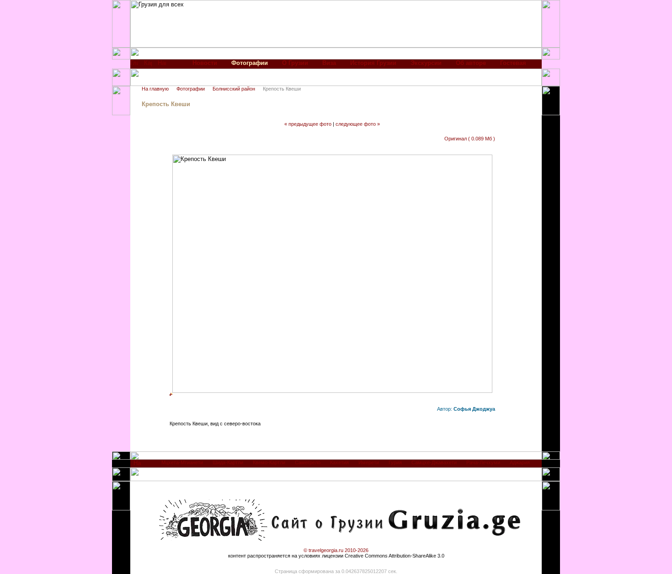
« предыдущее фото (307, 124)
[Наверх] (137, 465)
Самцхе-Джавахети (434, 462)
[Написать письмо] (162, 65)
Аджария (520, 462)
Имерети (368, 462)
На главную (155, 88)
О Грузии (295, 62)
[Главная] (134, 65)
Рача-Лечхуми (483, 462)
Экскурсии (426, 62)
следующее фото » (358, 124)
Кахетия (339, 462)
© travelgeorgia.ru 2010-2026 (336, 550)
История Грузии (373, 62)
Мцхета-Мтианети (182, 462)
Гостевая (513, 62)
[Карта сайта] (148, 65)
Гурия (395, 462)
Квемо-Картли (269, 462)
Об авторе (471, 62)
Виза (329, 62)
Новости (204, 62)
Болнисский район (234, 88)
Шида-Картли (228, 462)
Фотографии (190, 88)
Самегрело (307, 462)
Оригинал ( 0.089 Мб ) (469, 138)
